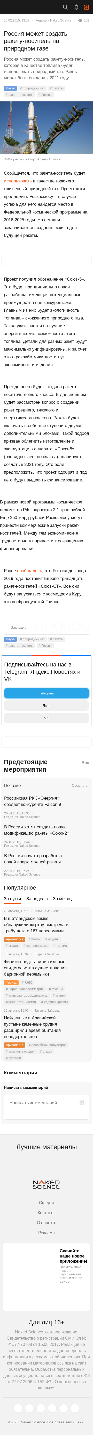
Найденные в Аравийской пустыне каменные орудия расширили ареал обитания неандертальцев (32, 1027)
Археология (14, 939)
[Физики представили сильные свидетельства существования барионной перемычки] (81, 968)
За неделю (37, 898)
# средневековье (36, 946)
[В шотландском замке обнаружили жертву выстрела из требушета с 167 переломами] (81, 925)
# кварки (59, 995)
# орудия (52, 939)
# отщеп (46, 1051)
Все (85, 762)
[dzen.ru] (52, 1408)
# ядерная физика (54, 1002)
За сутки (12, 898)
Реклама (46, 1233)
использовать (18, 181)
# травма (60, 946)
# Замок (34, 939)
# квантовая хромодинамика (27, 995)
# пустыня (13, 1058)
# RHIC (27, 982)
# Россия (45, 95)
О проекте (46, 1222)
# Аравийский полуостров (47, 1045)
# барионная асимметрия (25, 989)
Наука (10, 88)
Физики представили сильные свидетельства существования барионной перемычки (35, 968)
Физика (11, 982)
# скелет (12, 946)
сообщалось (29, 570)
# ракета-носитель (19, 95)
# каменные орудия (20, 1051)
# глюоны (56, 989)
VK (46, 718)
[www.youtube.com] (40, 1408)
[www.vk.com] (29, 1408)
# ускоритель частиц (21, 1002)
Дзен (47, 706)
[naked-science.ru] (75, 1408)
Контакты (47, 1213)
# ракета (56, 88)
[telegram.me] (63, 1408)
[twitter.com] (18, 1408)
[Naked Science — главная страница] (27, 7)
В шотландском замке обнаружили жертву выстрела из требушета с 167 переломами (37, 924)
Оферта (46, 1202)
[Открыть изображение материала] (46, 127)
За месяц (62, 898)
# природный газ (32, 88)
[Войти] (86, 7)
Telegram (46, 693)
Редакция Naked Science (53, 20)
